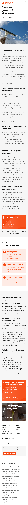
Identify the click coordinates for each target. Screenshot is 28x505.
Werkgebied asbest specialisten (10, 480)
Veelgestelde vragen (7, 433)
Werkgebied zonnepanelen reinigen (11, 469)
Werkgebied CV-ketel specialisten (10, 483)
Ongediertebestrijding (20, 441)
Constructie (18, 429)
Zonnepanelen (18, 443)
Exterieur (17, 431)
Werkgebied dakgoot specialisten (10, 471)
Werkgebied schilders (15, 466)
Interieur (17, 435)
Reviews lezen (9, 417)
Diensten (4, 427)
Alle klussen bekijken (11, 398)
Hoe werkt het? (6, 431)
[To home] (8, 3)
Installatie (17, 433)
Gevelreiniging (5, 441)
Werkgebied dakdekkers (8, 478)
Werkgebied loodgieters (8, 487)
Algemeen (17, 427)
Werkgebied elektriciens (8, 492)
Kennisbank (5, 429)
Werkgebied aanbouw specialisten (10, 476)
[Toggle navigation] (24, 2)
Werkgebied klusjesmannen (9, 502)
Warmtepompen (6, 443)
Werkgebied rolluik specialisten (9, 497)
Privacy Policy (5, 466)
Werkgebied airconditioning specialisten (12, 473)
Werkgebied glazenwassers (9, 495)
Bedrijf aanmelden (9, 453)
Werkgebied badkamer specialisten (11, 490)
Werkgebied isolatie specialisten (10, 485)
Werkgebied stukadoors (8, 499)
